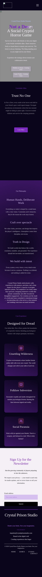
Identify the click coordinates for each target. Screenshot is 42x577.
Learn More (21, 130)
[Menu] (37, 5)
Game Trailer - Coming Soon (21, 75)
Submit (21, 504)
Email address (8, 493)
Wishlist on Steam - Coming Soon (21, 68)
